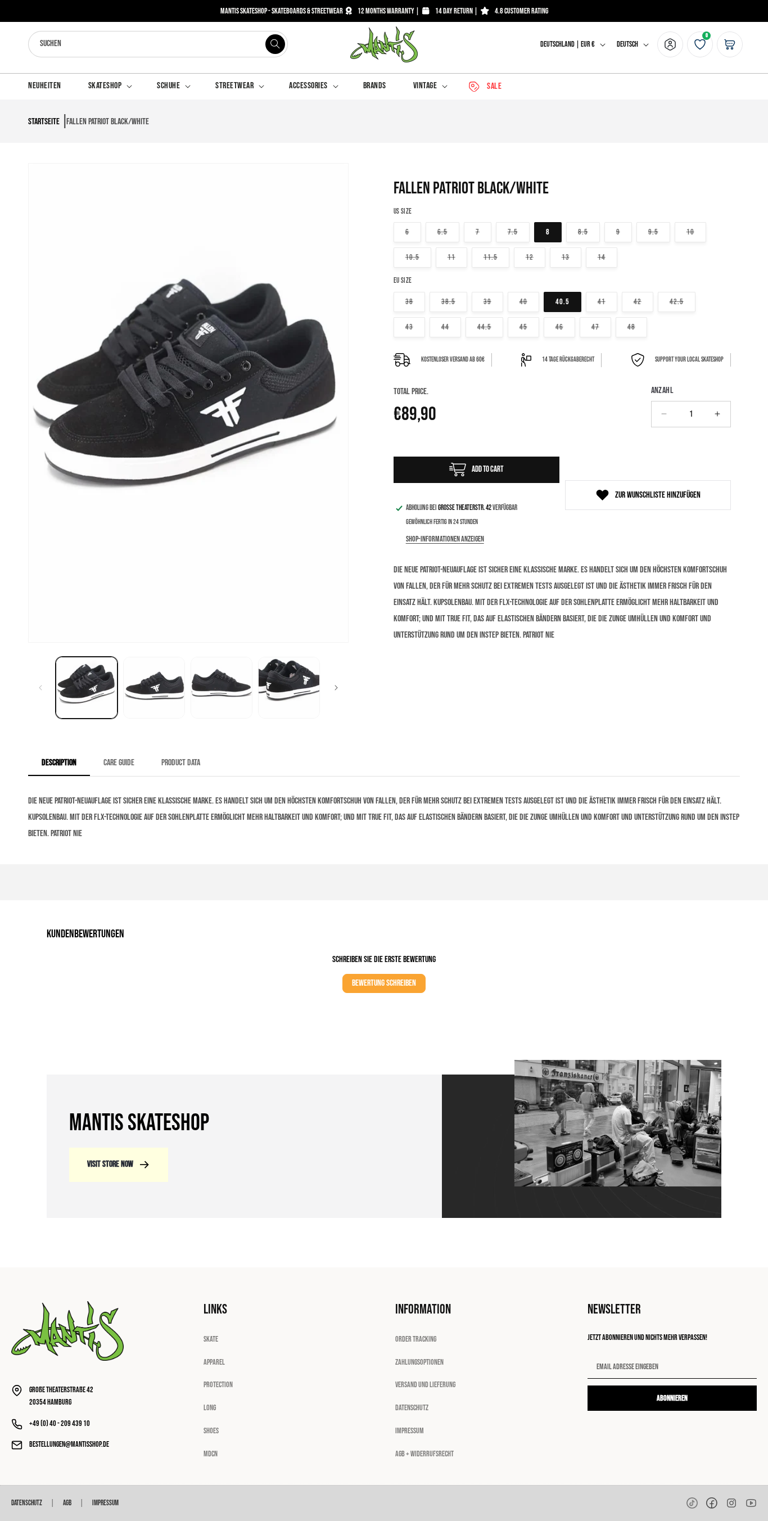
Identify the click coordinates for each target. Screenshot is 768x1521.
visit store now (110, 1164)
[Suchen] (275, 43)
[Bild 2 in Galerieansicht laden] (154, 688)
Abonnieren (672, 1398)
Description (59, 762)
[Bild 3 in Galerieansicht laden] (221, 688)
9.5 (659, 232)
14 (607, 257)
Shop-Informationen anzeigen (445, 539)
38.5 (454, 301)
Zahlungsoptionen (419, 1362)
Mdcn (211, 1454)
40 (529, 301)
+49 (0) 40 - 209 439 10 (59, 1423)
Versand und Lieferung (425, 1384)
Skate (211, 1339)
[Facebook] (711, 1503)
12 (535, 257)
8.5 (589, 232)
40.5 (562, 301)
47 (601, 327)
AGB (67, 1503)
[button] (109, 86)
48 (637, 327)
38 (415, 301)
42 (643, 301)
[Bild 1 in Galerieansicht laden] (87, 688)
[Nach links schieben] (40, 687)
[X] (731, 1503)
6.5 (448, 232)
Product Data (180, 762)
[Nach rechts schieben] (336, 687)
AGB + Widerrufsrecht (424, 1454)
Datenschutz (411, 1407)
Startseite (44, 121)
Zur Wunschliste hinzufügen (658, 495)
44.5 (490, 327)
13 (571, 257)
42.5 (682, 301)
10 (696, 232)
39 (493, 301)
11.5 (496, 257)
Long (210, 1407)
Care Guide (118, 762)
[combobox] (158, 44)
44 (451, 327)
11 (457, 257)
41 (607, 301)
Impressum (409, 1431)
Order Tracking (415, 1339)
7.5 (519, 232)
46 (565, 327)
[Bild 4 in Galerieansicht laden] (289, 688)
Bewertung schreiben (384, 983)
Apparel (214, 1362)
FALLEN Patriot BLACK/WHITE (107, 121)
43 (415, 327)
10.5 (418, 257)
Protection (218, 1384)
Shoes (211, 1431)
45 (529, 327)
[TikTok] (692, 1503)
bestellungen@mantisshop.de (69, 1444)
